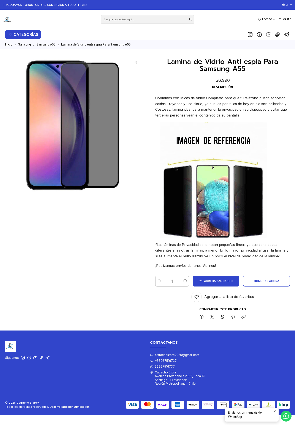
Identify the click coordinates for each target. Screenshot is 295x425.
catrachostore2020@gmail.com (177, 355)
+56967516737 (166, 360)
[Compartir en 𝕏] (212, 317)
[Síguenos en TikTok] (278, 34)
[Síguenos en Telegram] (287, 34)
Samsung (24, 44)
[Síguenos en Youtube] (268, 34)
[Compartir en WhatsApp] (222, 317)
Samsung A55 (46, 44)
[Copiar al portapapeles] (243, 317)
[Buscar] (190, 19)
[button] (23, 34)
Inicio (9, 44)
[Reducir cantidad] (159, 281)
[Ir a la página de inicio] (7, 19)
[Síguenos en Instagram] (250, 34)
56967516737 (165, 366)
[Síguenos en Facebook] (259, 34)
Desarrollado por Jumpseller (69, 406)
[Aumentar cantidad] (185, 281)
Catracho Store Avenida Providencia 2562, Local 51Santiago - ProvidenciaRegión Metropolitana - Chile (180, 378)
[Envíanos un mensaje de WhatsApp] (286, 416)
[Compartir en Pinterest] (233, 317)
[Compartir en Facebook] (201, 317)
